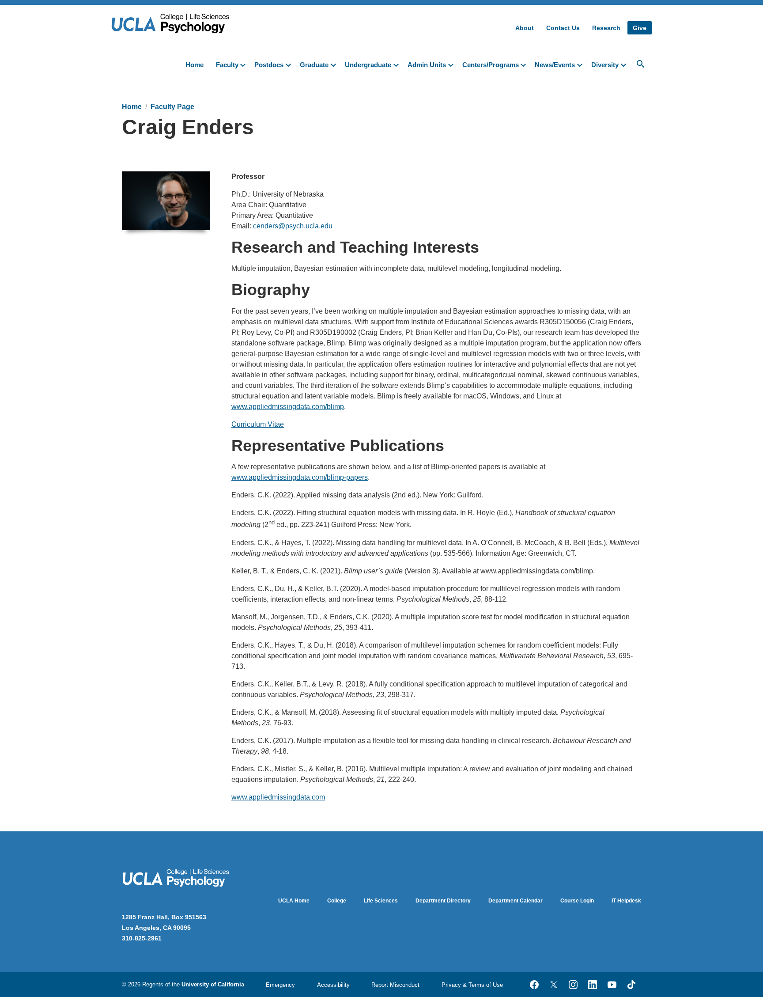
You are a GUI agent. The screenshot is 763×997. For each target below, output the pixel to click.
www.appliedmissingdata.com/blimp (287, 406)
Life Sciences (381, 901)
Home (194, 64)
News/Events (555, 64)
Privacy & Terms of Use (472, 985)
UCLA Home (294, 901)
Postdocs (268, 64)
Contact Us (563, 27)
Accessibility (333, 985)
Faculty (227, 64)
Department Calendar (515, 901)
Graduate (314, 64)
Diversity (605, 64)
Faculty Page (172, 106)
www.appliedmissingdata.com (278, 797)
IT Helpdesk (626, 901)
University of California (212, 984)
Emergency (280, 985)
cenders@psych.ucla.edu (292, 226)
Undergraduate (368, 64)
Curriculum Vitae (257, 424)
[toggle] (244, 64)
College (336, 901)
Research (606, 27)
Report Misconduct (395, 985)
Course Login (577, 901)
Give (639, 27)
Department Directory (443, 901)
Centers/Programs (490, 64)
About (524, 27)
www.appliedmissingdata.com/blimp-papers (299, 477)
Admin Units (427, 64)
